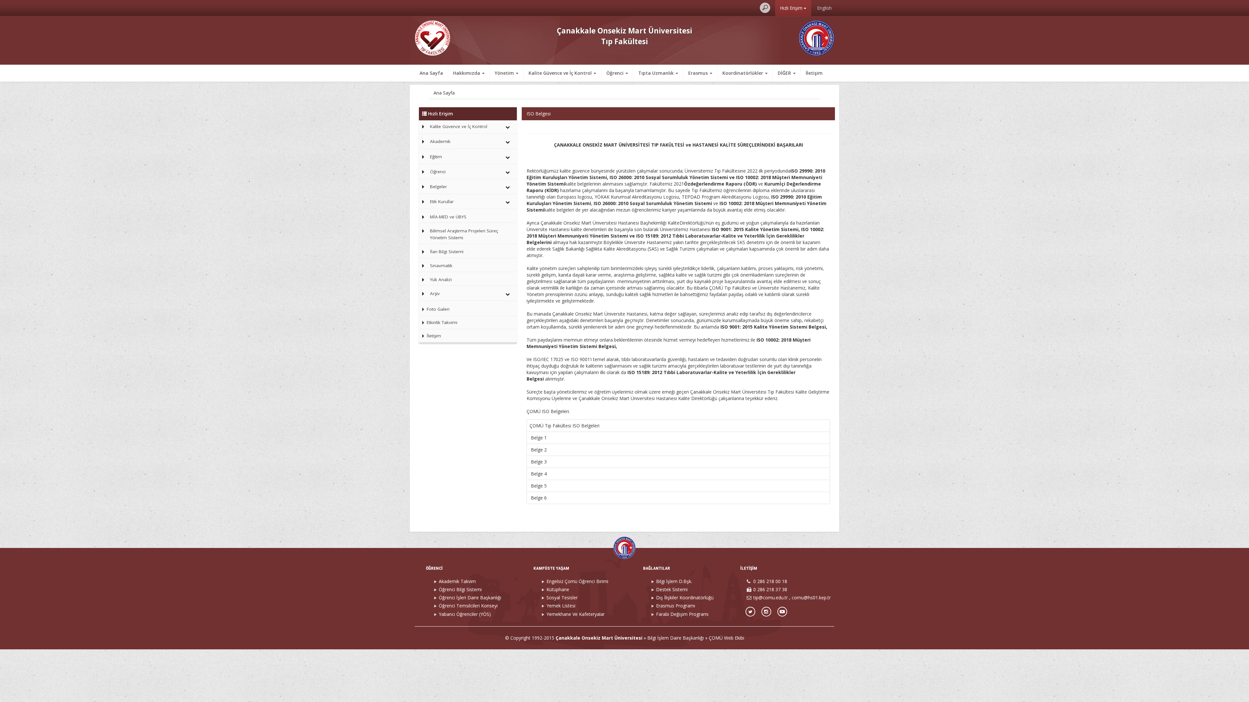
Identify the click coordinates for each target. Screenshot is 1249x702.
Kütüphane (557, 589)
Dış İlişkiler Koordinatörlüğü (685, 597)
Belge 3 (539, 462)
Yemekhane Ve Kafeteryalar (575, 614)
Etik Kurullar (442, 201)
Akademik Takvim (457, 581)
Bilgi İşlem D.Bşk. (674, 581)
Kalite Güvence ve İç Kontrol (458, 126)
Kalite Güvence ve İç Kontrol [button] (561, 73)
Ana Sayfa (431, 73)
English (824, 8)
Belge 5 (538, 486)
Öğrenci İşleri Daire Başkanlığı (470, 597)
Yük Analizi (441, 279)
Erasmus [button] (698, 73)
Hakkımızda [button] (467, 73)
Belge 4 (539, 474)
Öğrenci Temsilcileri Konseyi (468, 606)
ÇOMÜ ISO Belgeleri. (548, 411)
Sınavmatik (441, 265)
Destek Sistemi (672, 589)
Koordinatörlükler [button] (743, 73)
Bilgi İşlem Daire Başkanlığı (675, 638)
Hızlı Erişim (792, 8)
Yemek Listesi (560, 606)
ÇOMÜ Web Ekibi (726, 638)
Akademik (440, 141)
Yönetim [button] (505, 73)
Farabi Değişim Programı (682, 614)
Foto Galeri (437, 309)
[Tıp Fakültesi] (432, 37)
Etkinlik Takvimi (441, 322)
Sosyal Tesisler (562, 597)
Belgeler (438, 186)
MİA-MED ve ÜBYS (448, 217)
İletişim (814, 73)
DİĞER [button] (785, 73)
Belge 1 (539, 438)
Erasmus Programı (675, 606)
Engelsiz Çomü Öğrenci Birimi (577, 581)
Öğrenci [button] (615, 73)
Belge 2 (539, 450)
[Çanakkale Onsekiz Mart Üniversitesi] (816, 37)
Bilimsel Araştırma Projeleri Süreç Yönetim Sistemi (464, 234)
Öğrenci (438, 172)
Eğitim (436, 157)
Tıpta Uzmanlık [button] (656, 73)
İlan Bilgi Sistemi (446, 251)
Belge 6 (539, 498)
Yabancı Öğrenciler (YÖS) (465, 614)
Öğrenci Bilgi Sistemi (460, 589)
